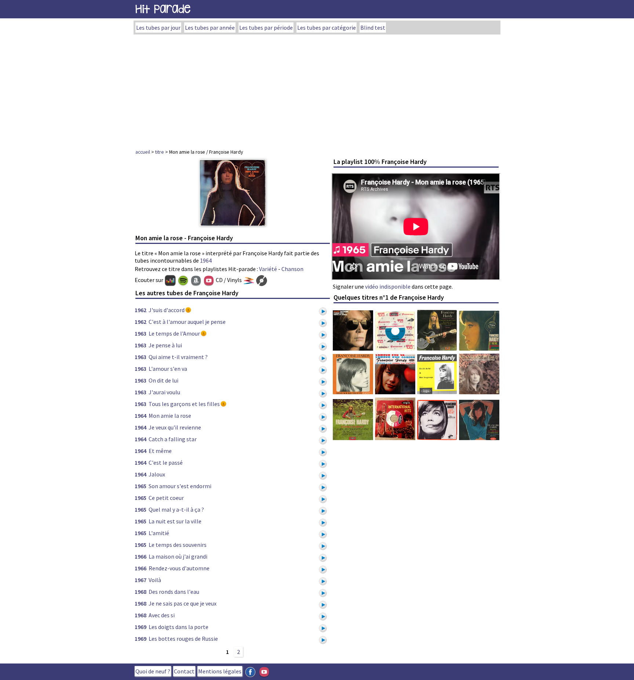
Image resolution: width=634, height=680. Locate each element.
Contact (184, 671)
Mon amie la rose (170, 415)
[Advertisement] (317, 89)
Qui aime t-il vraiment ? (178, 357)
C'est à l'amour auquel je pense (187, 321)
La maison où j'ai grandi (178, 556)
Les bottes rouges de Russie (183, 638)
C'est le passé (166, 462)
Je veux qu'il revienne (175, 427)
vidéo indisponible (388, 286)
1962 (140, 310)
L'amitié (159, 533)
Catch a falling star (173, 439)
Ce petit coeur (166, 497)
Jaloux (157, 474)
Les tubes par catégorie (326, 27)
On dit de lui (163, 380)
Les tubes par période (266, 27)
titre (159, 152)
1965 (140, 486)
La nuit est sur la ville (175, 521)
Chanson (292, 269)
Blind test (372, 27)
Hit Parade (162, 9)
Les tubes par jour (158, 27)
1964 (206, 260)
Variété (268, 269)
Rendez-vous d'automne (179, 568)
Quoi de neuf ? (152, 671)
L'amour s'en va (168, 368)
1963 (140, 333)
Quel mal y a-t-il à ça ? (176, 509)
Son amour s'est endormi (180, 486)
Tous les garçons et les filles (184, 403)
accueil (142, 152)
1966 (140, 556)
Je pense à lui (165, 345)
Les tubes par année (210, 27)
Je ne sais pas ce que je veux (182, 603)
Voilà (155, 580)
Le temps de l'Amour (174, 333)
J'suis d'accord (167, 310)
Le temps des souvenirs (178, 544)
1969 (140, 626)
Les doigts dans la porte (178, 626)
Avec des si (162, 615)
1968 (140, 591)
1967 (140, 580)
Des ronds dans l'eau (174, 591)
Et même (160, 450)
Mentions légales (219, 671)
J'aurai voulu (164, 392)
